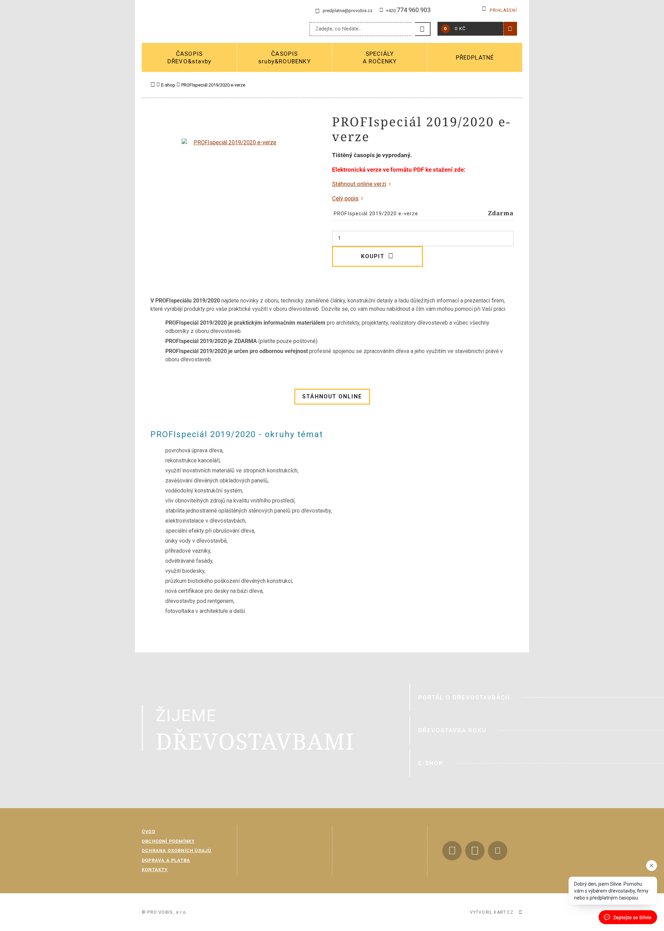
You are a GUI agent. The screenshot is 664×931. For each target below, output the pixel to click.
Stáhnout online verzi (359, 183)
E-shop (430, 763)
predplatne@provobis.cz (347, 10)
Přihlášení (503, 10)
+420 (408, 10)
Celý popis (345, 198)
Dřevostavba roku (452, 730)
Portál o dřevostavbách (464, 697)
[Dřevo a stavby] (209, 24)
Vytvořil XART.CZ (492, 912)
